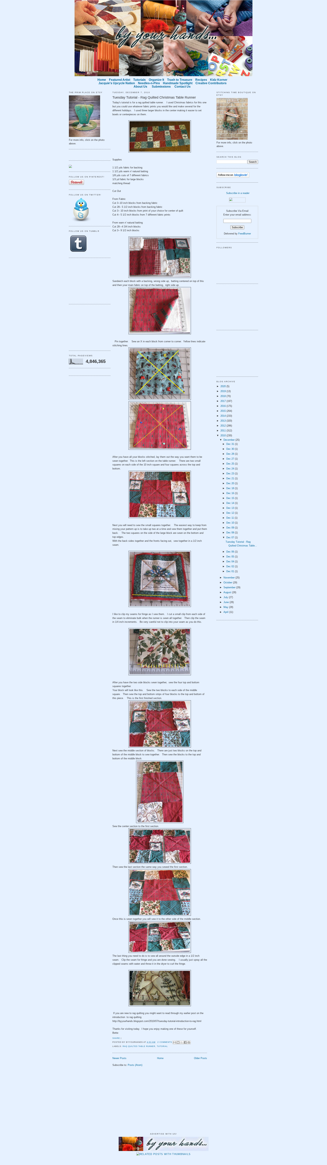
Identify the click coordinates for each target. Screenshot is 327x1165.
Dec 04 (230, 561)
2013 (223, 420)
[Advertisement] (88, 280)
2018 (223, 396)
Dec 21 (230, 478)
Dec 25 (230, 463)
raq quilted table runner (139, 1046)
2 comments (164, 1042)
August (227, 592)
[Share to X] (182, 1042)
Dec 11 (230, 517)
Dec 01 (230, 571)
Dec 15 (230, 498)
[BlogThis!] (178, 1042)
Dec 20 (230, 483)
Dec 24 (230, 468)
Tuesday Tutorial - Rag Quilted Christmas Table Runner (154, 97)
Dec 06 (230, 551)
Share (116, 1038)
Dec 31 (230, 444)
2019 (223, 391)
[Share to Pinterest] (189, 1042)
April (226, 612)
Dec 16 (230, 493)
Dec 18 (230, 488)
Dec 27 (230, 458)
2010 (223, 435)
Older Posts (200, 1058)
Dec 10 (230, 522)
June (226, 602)
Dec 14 (230, 503)
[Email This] (174, 1042)
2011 (223, 430)
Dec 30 (230, 448)
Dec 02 (230, 566)
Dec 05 (230, 556)
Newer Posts (119, 1058)
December (229, 439)
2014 (223, 415)
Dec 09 (230, 527)
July (226, 597)
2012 (223, 425)
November (229, 577)
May (226, 607)
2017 (223, 401)
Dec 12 (230, 512)
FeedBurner (244, 233)
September (229, 587)
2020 (223, 386)
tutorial (162, 1046)
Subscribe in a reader (237, 193)
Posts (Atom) (135, 1065)
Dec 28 (230, 453)
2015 (223, 410)
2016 (223, 406)
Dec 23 (230, 473)
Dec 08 (230, 532)
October (228, 582)
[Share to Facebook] (185, 1042)
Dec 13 (230, 508)
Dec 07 (230, 537)
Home (160, 1058)
